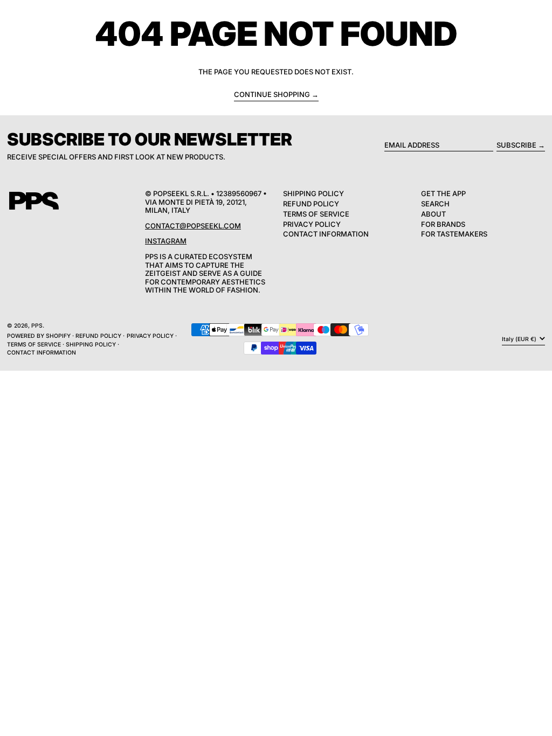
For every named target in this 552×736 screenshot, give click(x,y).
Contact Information (326, 234)
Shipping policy (91, 344)
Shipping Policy (313, 193)
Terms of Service (316, 214)
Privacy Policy (312, 224)
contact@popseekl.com (193, 225)
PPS (37, 325)
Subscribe (516, 145)
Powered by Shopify (39, 335)
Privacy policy (150, 335)
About (433, 214)
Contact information (41, 352)
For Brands (443, 224)
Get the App (443, 193)
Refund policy (98, 335)
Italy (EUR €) (520, 339)
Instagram (166, 241)
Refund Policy (311, 203)
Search (435, 203)
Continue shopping (272, 95)
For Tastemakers (454, 234)
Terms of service (34, 344)
